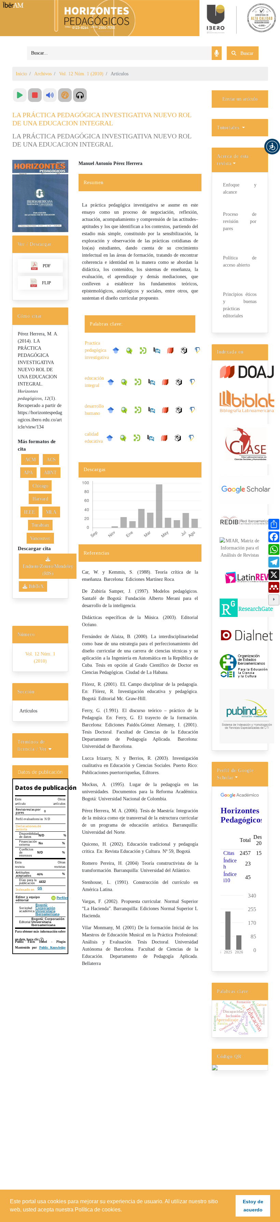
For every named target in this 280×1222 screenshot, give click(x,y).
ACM (30, 459)
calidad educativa (94, 438)
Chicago (40, 485)
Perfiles (62, 898)
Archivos (43, 73)
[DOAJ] (172, 350)
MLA (51, 512)
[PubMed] (158, 350)
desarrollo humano (94, 410)
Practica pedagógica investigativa (97, 350)
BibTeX (35, 586)
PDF (47, 265)
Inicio (21, 73)
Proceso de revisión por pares (239, 221)
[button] (272, 146)
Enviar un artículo (239, 99)
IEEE (29, 512)
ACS (51, 459)
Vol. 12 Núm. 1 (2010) (81, 73)
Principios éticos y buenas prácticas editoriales (239, 305)
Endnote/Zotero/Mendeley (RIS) (48, 570)
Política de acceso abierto (239, 261)
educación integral (94, 382)
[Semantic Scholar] (199, 350)
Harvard (40, 498)
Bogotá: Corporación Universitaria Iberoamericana (47, 909)
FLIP (46, 282)
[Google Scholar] (117, 350)
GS (40, 888)
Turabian (40, 525)
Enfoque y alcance (239, 188)
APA (28, 472)
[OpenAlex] (186, 350)
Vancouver (40, 538)
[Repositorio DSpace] (145, 350)
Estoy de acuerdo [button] (253, 1205)
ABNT (50, 472)
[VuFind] (131, 350)
